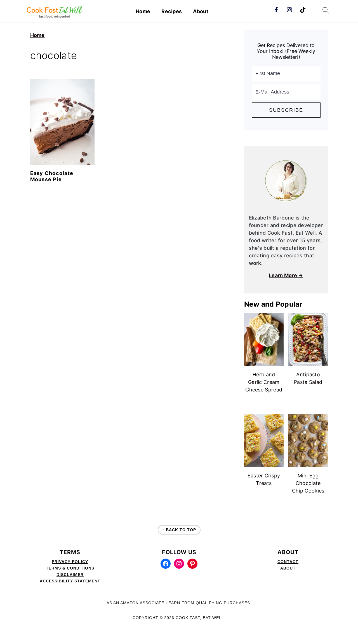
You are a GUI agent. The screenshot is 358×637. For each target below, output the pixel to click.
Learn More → (286, 275)
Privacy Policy (70, 561)
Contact (287, 561)
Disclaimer (70, 574)
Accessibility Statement (70, 581)
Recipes (171, 11)
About (200, 11)
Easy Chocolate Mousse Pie (52, 176)
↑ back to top (179, 530)
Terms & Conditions (70, 568)
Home (143, 11)
